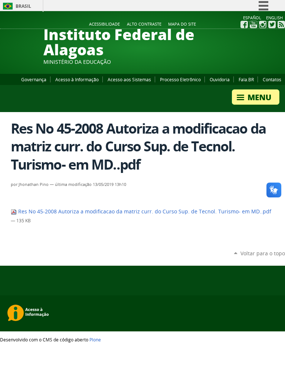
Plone (95, 340)
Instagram (262, 24)
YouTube (253, 24)
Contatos (272, 79)
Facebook (244, 24)
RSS (281, 24)
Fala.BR (246, 79)
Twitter (272, 24)
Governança (33, 79)
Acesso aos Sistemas (129, 79)
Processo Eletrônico (180, 79)
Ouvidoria (220, 79)
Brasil (23, 6)
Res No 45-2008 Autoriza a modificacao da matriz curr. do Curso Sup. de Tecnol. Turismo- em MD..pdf (144, 211)
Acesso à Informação (77, 79)
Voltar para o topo (262, 253)
